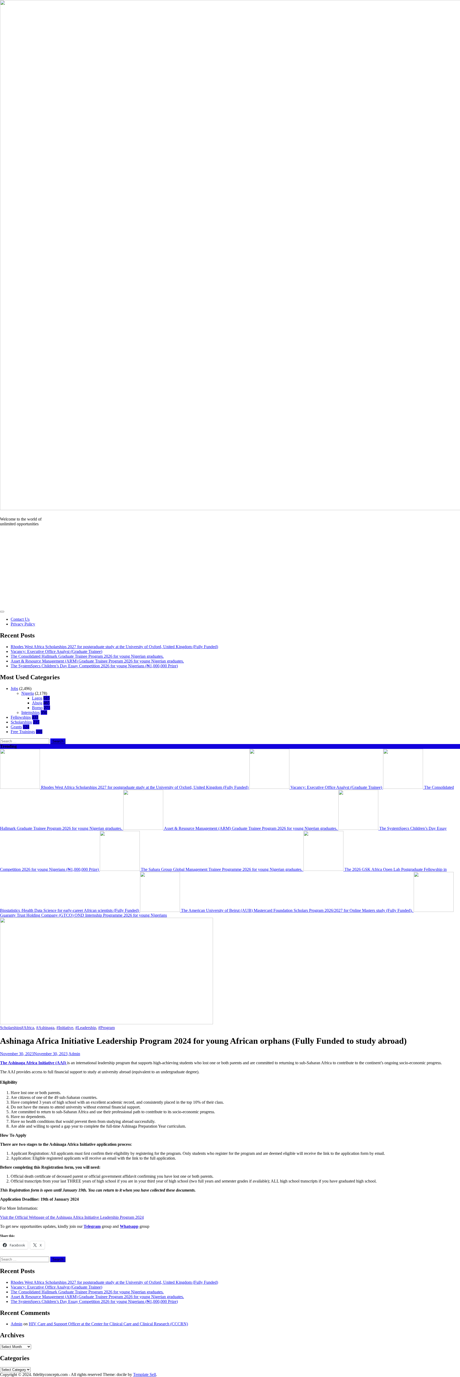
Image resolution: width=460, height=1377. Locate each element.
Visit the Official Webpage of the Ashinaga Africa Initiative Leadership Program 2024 (72, 1217)
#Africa (27, 1027)
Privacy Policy (23, 624)
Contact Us (20, 619)
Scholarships (21, 722)
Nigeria (27, 693)
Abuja (37, 703)
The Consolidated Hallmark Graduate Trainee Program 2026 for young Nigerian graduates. (87, 656)
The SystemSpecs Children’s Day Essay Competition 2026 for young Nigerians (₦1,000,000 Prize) (94, 666)
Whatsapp (129, 1226)
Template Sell (144, 1374)
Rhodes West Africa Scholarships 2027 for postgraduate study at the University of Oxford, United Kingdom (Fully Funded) (114, 646)
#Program (106, 1027)
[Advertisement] (230, 568)
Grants (16, 727)
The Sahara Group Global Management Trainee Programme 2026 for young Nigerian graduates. (221, 869)
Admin (74, 1053)
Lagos (37, 698)
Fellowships (21, 717)
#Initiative (64, 1027)
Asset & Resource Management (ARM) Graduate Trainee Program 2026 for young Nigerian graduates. (97, 661)
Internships (30, 712)
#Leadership (85, 1027)
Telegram (92, 1226)
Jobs (14, 688)
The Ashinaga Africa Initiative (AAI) (33, 1063)
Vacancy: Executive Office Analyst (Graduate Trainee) (56, 651)
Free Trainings (23, 731)
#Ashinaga (45, 1027)
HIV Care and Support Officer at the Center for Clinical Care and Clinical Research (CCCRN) (108, 1324)
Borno (37, 707)
